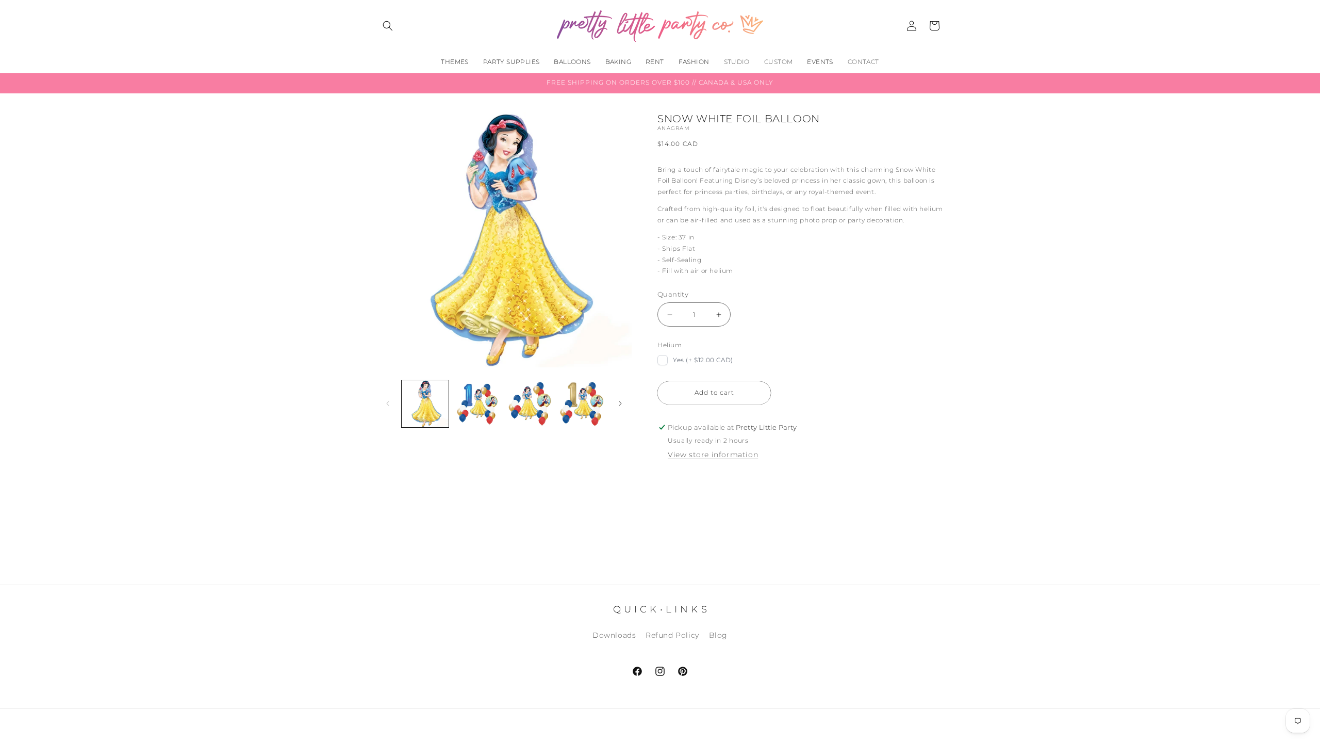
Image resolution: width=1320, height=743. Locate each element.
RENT (655, 62)
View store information (713, 454)
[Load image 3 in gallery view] (529, 403)
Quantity (672, 294)
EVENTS (820, 62)
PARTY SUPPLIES (511, 62)
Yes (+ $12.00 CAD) (703, 360)
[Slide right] (620, 403)
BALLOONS (572, 62)
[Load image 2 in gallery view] (477, 403)
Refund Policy (672, 635)
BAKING (618, 62)
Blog (718, 635)
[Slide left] (387, 403)
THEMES (454, 62)
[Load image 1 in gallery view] (425, 403)
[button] (387, 25)
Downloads (614, 635)
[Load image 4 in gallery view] (581, 403)
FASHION (694, 62)
